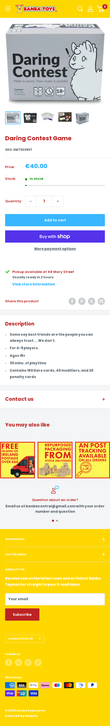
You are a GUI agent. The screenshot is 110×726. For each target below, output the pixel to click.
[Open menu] (7, 9)
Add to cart (55, 220)
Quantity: (13, 201)
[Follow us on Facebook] (8, 662)
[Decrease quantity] (30, 201)
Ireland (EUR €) (20, 638)
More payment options (55, 248)
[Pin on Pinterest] (81, 301)
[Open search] (80, 9)
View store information (33, 284)
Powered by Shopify (21, 716)
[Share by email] (101, 301)
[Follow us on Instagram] (28, 662)
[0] (100, 9)
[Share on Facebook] (72, 301)
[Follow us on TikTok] (37, 662)
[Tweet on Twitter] (91, 301)
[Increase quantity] (57, 201)
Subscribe (22, 614)
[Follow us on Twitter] (18, 662)
